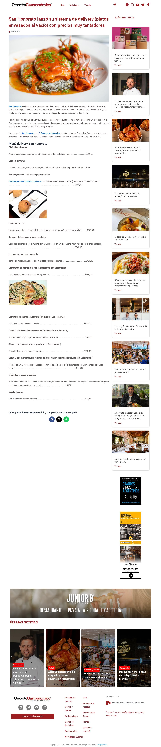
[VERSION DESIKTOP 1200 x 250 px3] (80, 603)
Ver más (117, 65)
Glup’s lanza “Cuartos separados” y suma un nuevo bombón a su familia (130, 58)
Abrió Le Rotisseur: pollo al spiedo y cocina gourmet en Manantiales (127, 150)
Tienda (87, 5)
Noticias (73, 5)
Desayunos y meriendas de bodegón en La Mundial (132, 675)
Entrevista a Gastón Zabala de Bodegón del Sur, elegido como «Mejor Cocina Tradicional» (129, 416)
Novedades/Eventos (91, 670)
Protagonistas (71, 716)
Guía (62, 5)
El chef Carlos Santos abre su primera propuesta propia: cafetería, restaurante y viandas (129, 104)
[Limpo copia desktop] (130, 528)
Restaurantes (18, 665)
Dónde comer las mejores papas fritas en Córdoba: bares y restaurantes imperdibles (129, 283)
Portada (51, 668)
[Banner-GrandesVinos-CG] (130, 490)
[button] (52, 419)
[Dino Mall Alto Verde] (130, 562)
